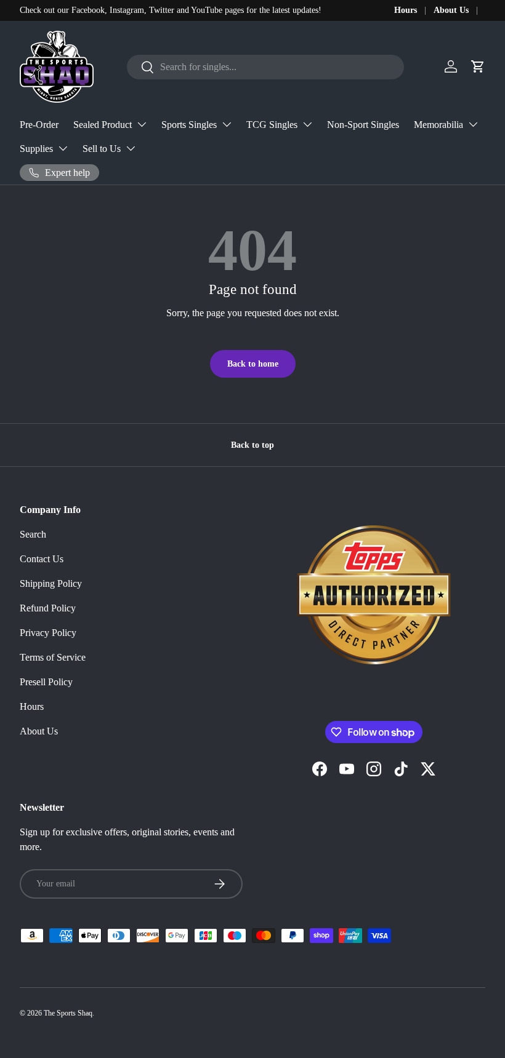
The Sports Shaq (68, 1013)
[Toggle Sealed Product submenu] (141, 124)
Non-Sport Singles (363, 124)
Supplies (36, 148)
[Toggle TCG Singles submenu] (307, 124)
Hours (405, 10)
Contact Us (41, 559)
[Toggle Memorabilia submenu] (473, 124)
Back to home (252, 363)
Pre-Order (39, 124)
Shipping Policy (51, 583)
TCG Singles (271, 124)
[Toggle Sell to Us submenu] (130, 148)
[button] (477, 66)
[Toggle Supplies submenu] (62, 148)
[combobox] (265, 67)
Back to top (252, 445)
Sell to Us (102, 148)
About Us (451, 10)
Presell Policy (46, 682)
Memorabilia (438, 124)
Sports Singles (189, 124)
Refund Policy (48, 608)
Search (33, 534)
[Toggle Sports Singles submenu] (226, 124)
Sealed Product (102, 124)
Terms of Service (53, 657)
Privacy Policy (48, 632)
